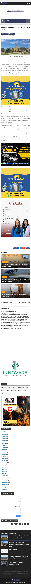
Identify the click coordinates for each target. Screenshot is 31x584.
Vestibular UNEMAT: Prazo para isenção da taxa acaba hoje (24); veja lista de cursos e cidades (16, 280)
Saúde (7, 393)
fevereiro (4, 463)
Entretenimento (21, 387)
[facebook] (25, 3)
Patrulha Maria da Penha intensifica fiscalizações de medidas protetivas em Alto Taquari (19, 544)
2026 (3, 489)
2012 (3, 432)
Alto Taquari (5, 33)
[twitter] (29, 3)
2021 (3, 452)
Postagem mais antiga (6, 302)
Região (2, 393)
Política (24, 390)
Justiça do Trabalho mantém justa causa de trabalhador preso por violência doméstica (15, 295)
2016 (3, 441)
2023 (3, 456)
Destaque (11, 33)
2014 (3, 436)
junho (3, 471)
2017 (3, 443)
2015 (3, 438)
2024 (3, 458)
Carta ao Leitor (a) (13, 549)
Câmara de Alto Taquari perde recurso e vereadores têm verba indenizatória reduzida (15, 265)
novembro (4, 482)
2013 (3, 434)
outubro (4, 480)
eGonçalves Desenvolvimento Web (20, 582)
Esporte (27, 387)
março (3, 465)
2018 (3, 445)
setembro (4, 478)
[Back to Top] (19, 580)
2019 (3, 447)
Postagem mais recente (24, 302)
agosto (4, 475)
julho (3, 473)
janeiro (4, 460)
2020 (3, 449)
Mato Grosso (13, 390)
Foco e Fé (3, 390)
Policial (19, 390)
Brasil (3, 292)
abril (3, 467)
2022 (3, 454)
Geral (8, 390)
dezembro (4, 484)
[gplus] (27, 3)
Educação (14, 387)
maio (3, 469)
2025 (3, 487)
